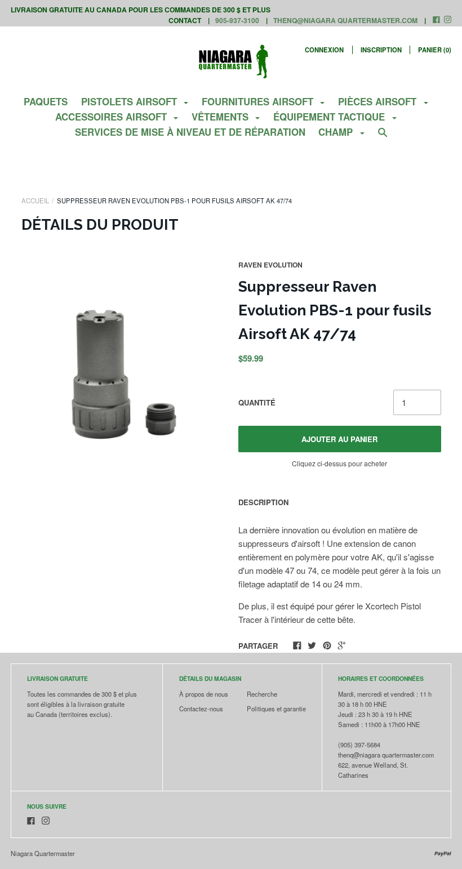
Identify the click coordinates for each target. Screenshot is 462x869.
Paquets (46, 101)
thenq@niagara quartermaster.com (345, 20)
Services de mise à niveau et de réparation (190, 132)
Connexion (324, 49)
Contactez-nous (201, 708)
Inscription (381, 49)
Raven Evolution (270, 265)
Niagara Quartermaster (43, 853)
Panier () (434, 49)
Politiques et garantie (276, 708)
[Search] (383, 137)
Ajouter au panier (339, 439)
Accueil (35, 200)
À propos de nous (203, 693)
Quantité (257, 402)
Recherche (262, 693)
